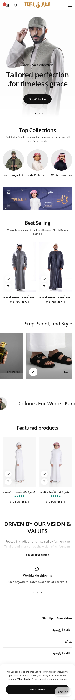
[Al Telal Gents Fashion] (37, 5)
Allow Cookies (37, 689)
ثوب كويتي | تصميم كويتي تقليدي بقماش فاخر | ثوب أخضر (55, 296)
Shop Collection (37, 99)
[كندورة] (61, 160)
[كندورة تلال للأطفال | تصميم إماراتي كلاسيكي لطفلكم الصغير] (19, 462)
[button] (32, 113)
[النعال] (49, 356)
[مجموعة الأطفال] (37, 160)
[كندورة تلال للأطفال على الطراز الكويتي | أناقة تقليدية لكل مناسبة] (55, 462)
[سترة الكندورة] (13, 160)
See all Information (37, 554)
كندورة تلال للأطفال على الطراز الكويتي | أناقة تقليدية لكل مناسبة (55, 492)
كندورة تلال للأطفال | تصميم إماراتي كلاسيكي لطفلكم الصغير (19, 492)
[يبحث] (15, 5)
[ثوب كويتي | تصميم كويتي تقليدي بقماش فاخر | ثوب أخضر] (55, 267)
